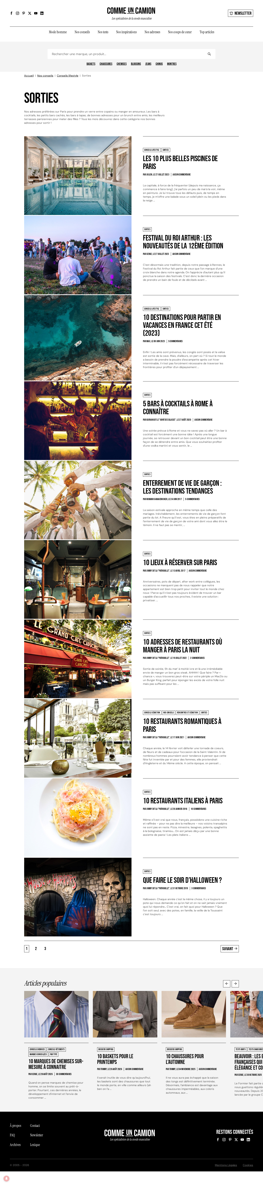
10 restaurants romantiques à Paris (182, 725)
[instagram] (17, 13)
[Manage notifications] (6, 1178)
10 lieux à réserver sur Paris (180, 562)
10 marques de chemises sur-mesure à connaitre (55, 1064)
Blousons (136, 64)
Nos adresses (152, 32)
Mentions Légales (226, 1165)
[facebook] (11, 13)
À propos (15, 1125)
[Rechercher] (209, 54)
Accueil (29, 75)
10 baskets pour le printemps (115, 1059)
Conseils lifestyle (67, 75)
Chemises (122, 64)
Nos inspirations (126, 32)
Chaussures (106, 64)
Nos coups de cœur (180, 32)
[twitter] (29, 13)
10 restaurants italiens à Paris (182, 801)
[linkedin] (41, 13)
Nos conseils (82, 32)
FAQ (12, 1135)
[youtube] (35, 13)
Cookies (248, 1165)
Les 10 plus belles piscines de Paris (180, 162)
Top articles (207, 32)
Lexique (35, 1144)
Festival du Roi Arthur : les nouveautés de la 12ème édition (183, 242)
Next (235, 983)
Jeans (148, 64)
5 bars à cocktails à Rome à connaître (178, 408)
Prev (226, 983)
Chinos (159, 64)
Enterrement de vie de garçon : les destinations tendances (182, 487)
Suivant (227, 948)
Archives (15, 1144)
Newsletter (243, 13)
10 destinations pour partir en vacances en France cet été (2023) (182, 325)
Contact (35, 1125)
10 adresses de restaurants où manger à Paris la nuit (182, 646)
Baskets (91, 64)
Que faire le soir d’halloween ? (182, 880)
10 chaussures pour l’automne (185, 1059)
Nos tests (103, 32)
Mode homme (58, 32)
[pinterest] (23, 13)
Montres (172, 64)
